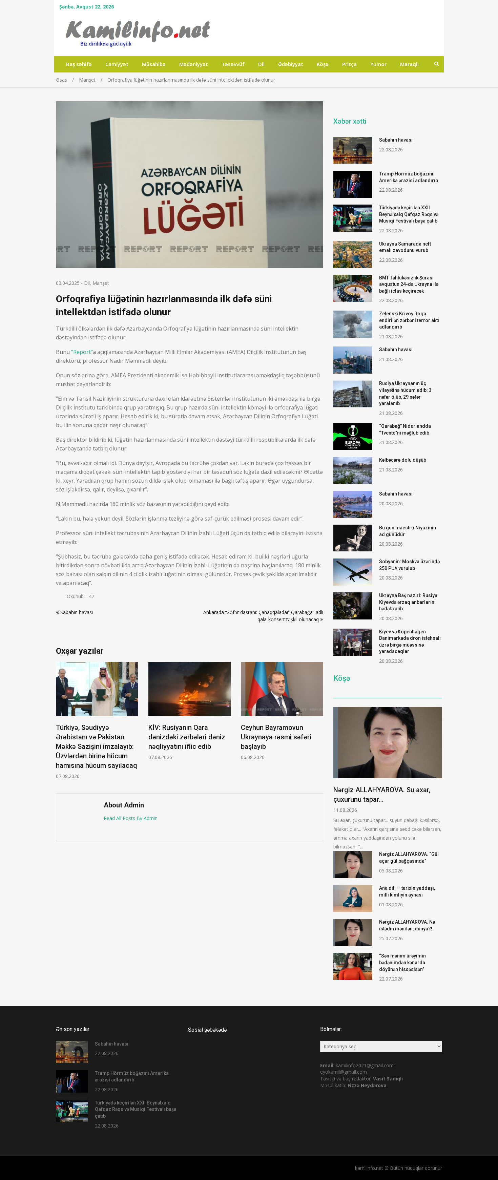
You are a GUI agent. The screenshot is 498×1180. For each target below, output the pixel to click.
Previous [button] (60, 724)
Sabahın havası (76, 612)
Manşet (100, 283)
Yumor (378, 64)
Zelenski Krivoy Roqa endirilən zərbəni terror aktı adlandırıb (409, 320)
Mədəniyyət (193, 64)
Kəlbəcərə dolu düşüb (402, 460)
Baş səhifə (79, 64)
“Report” (82, 352)
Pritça (349, 64)
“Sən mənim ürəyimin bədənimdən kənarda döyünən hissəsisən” (402, 962)
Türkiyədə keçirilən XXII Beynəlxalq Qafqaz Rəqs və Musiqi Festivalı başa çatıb (408, 214)
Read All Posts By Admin (131, 818)
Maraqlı (409, 64)
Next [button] (318, 724)
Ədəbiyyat (290, 64)
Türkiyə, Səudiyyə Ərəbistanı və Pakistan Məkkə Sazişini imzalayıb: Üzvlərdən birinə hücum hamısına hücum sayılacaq (96, 746)
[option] (97, 720)
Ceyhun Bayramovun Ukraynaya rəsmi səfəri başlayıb (276, 737)
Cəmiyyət (116, 64)
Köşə (323, 64)
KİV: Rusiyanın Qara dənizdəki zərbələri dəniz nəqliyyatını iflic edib (186, 737)
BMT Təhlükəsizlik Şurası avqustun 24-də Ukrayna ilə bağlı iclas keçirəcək (408, 284)
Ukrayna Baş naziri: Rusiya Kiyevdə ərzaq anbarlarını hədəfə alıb (408, 602)
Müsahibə (154, 64)
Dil (261, 64)
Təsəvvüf (233, 64)
